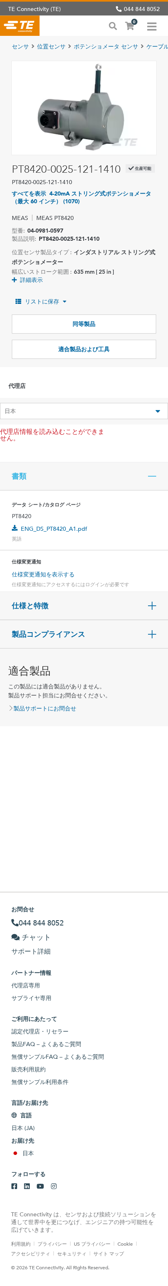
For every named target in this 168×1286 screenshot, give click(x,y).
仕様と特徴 (30, 605)
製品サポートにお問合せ (44, 708)
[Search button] (113, 25)
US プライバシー (92, 1243)
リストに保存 (42, 301)
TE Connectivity (20, 25)
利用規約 (21, 1243)
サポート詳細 (31, 951)
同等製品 (84, 324)
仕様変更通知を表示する (43, 574)
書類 (19, 476)
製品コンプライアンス (48, 634)
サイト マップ (108, 1253)
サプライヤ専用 (31, 998)
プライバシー (52, 1243)
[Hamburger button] (152, 26)
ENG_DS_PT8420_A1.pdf (54, 528)
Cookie (125, 1243)
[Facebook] (14, 1186)
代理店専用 (25, 985)
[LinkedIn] (27, 1186)
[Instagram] (54, 1186)
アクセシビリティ (30, 1253)
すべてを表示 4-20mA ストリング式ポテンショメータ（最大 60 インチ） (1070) (81, 197)
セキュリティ (71, 1253)
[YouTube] (40, 1186)
